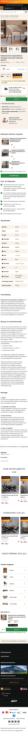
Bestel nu (16, 99)
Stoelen (7, 16)
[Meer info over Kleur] (2, 255)
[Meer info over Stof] (2, 251)
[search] (2, 12)
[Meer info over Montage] (2, 276)
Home (2, 16)
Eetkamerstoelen (14, 16)
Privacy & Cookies (20, 718)
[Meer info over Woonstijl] (2, 263)
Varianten (3, 65)
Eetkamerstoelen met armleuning (9, 18)
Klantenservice (6, 652)
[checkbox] (10, 151)
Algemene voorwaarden (9, 718)
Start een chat (13, 123)
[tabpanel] (10, 490)
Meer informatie (17, 92)
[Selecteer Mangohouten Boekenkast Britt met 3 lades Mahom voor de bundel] (10, 163)
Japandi (17, 263)
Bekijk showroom (14, 682)
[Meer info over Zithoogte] (2, 239)
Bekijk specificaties (5, 62)
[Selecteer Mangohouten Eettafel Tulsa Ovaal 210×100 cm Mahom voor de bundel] (10, 151)
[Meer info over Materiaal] (2, 247)
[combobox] (12, 12)
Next (25, 33)
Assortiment (5, 656)
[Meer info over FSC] (2, 267)
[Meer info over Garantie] (2, 271)
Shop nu (16, 2)
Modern (22, 263)
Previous (2, 33)
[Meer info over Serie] (2, 259)
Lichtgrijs (17, 255)
